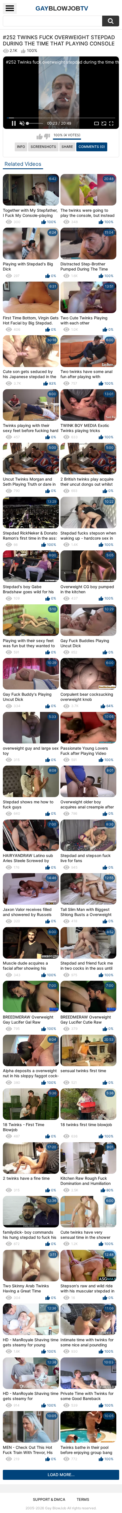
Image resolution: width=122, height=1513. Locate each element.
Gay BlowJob (55, 1508)
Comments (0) (92, 146)
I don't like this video (47, 136)
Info (21, 146)
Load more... (61, 1474)
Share (67, 146)
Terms (83, 1499)
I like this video (40, 136)
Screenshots (43, 146)
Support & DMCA (49, 1499)
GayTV (61, 8)
